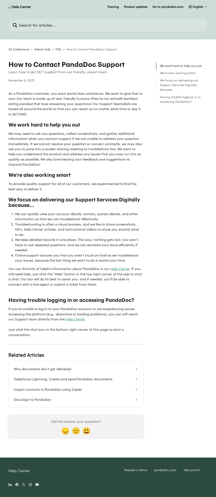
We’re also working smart (178, 73)
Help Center (120, 269)
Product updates (135, 6)
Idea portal (192, 470)
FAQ (58, 49)
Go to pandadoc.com (168, 6)
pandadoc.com (165, 470)
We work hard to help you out (181, 66)
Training (113, 6)
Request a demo (135, 470)
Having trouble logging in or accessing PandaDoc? (180, 99)
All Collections (18, 49)
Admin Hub (42, 49)
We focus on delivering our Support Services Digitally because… (179, 85)
